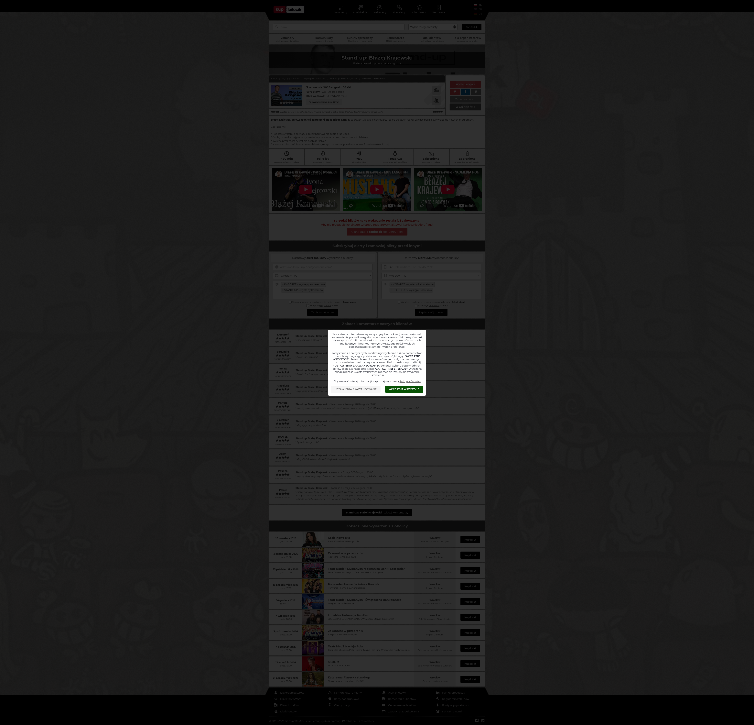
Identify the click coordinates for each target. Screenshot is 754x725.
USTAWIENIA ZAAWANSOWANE (356, 389)
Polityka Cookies (410, 381)
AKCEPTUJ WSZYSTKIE (404, 389)
